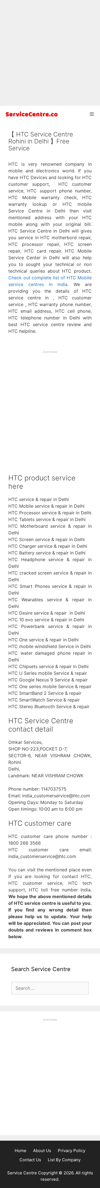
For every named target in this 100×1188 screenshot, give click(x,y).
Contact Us (30, 1159)
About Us (42, 1150)
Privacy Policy (71, 1150)
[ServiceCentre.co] (30, 114)
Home (20, 1150)
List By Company (64, 1159)
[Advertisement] (50, 53)
